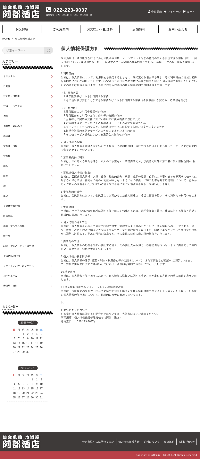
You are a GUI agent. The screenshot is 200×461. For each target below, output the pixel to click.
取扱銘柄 (22, 29)
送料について (152, 441)
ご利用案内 (61, 29)
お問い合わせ (178, 29)
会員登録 (156, 11)
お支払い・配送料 (100, 29)
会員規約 (169, 441)
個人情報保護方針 (129, 441)
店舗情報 (139, 29)
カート (191, 11)
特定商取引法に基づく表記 (98, 441)
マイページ (174, 11)
